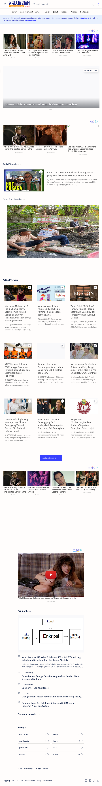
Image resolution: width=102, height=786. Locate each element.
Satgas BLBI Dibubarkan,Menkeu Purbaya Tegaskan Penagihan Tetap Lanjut (82, 423)
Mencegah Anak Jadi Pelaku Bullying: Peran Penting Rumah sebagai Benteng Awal (49, 310)
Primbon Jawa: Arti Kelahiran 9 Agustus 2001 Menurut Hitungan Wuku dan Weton (48, 704)
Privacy (38, 769)
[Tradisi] (64, 12)
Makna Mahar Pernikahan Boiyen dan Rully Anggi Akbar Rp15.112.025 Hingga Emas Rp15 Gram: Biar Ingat (84, 368)
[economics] (28, 672)
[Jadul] (55, 12)
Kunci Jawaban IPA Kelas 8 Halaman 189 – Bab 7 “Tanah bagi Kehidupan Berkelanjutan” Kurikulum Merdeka (51, 659)
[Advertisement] (51, 524)
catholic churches (90, 70)
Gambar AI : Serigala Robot (35, 688)
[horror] (27, 693)
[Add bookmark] (41, 172)
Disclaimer (28, 769)
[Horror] (14, 12)
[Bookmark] (97, 4)
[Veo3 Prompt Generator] (30, 12)
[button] (51, 458)
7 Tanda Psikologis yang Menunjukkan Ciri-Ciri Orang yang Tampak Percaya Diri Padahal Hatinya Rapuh (16, 425)
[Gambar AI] (28, 684)
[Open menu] (5, 4)
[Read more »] (92, 189)
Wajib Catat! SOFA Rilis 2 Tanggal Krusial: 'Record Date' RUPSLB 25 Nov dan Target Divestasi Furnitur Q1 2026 (83, 312)
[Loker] (47, 12)
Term (20, 769)
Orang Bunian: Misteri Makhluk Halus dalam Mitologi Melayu (52, 696)
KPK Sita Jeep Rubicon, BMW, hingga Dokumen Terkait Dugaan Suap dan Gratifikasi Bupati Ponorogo (17, 370)
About (45, 769)
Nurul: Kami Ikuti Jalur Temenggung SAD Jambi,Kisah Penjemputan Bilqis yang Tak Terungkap (51, 423)
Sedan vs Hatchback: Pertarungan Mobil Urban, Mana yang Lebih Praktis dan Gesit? (50, 368)
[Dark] (93, 4)
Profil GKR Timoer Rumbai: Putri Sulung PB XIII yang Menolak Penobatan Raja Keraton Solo (70, 174)
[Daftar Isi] (84, 12)
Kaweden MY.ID (30, 780)
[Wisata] (74, 12)
